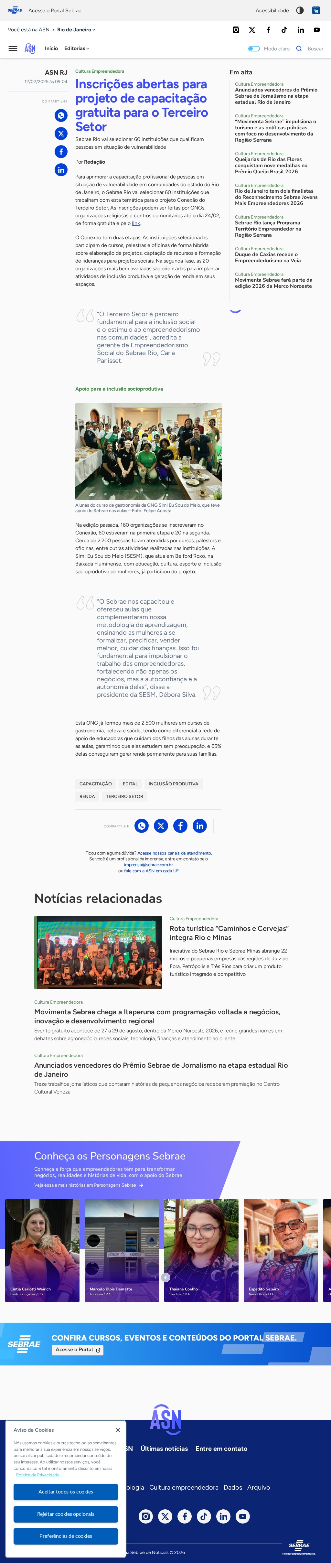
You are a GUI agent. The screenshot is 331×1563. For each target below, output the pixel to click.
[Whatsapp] (61, 115)
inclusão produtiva (173, 784)
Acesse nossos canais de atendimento (174, 853)
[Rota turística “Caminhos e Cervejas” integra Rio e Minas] (98, 952)
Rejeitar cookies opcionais (65, 1514)
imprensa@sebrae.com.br (148, 865)
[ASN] (165, 1419)
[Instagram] (236, 29)
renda (87, 796)
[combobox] (76, 30)
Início (51, 48)
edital (130, 784)
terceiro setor (124, 796)
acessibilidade (272, 10)
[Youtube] (316, 29)
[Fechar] (118, 1430)
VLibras (316, 10)
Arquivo (258, 1487)
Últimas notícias (164, 1448)
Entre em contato (222, 1448)
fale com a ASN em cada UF (151, 871)
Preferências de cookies (65, 1536)
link (136, 223)
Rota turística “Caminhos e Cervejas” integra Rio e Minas (229, 933)
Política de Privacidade (37, 1474)
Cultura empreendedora (184, 1487)
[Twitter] (252, 29)
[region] (65, 1489)
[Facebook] (268, 29)
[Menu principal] (13, 48)
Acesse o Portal (74, 1349)
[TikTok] (284, 29)
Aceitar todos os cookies (65, 1491)
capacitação (96, 784)
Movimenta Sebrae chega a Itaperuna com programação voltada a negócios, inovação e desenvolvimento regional (157, 1016)
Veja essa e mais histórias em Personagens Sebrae (85, 1185)
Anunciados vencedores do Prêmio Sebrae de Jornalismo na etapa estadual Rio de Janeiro (161, 1070)
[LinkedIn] (300, 29)
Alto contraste (300, 10)
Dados (233, 1487)
